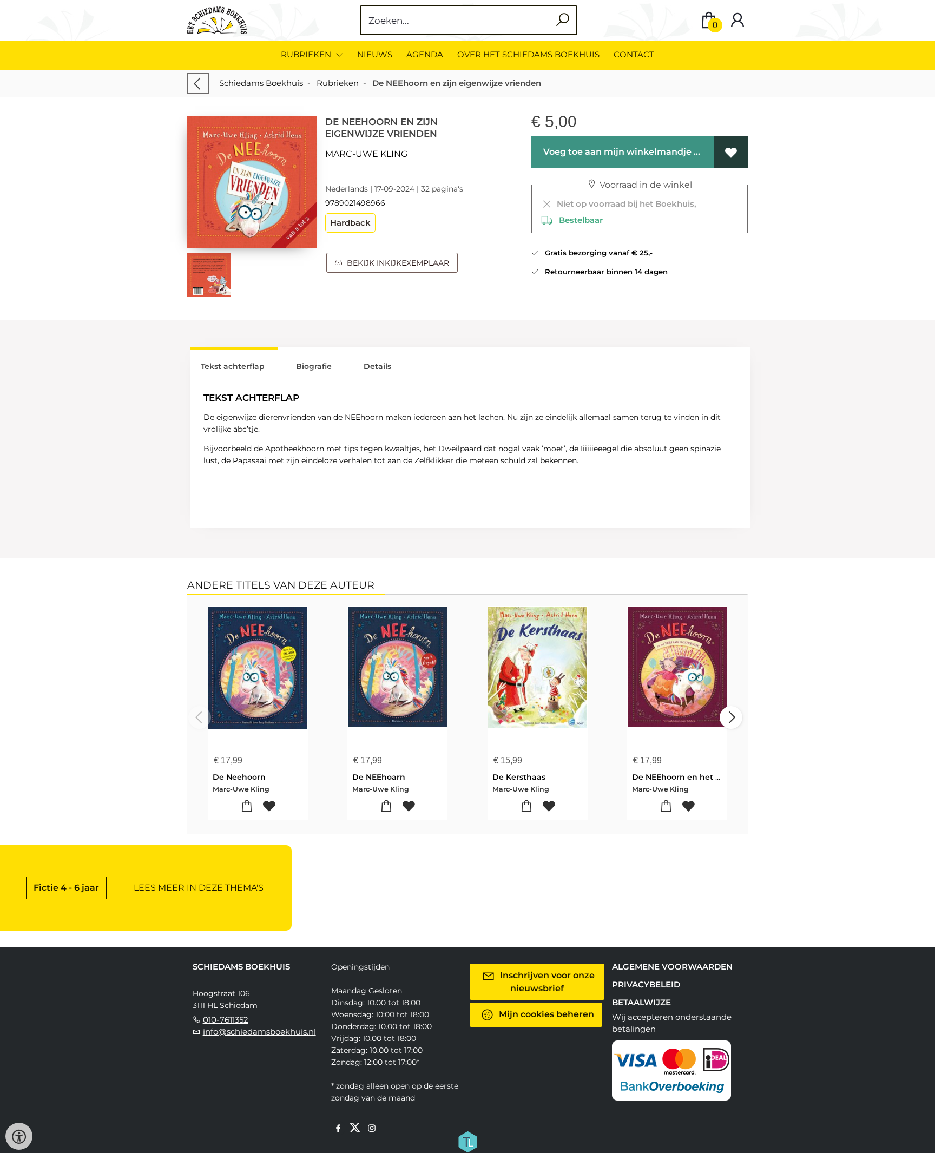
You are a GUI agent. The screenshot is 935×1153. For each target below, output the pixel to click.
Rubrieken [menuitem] (307, 54)
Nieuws (374, 54)
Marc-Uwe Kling (366, 154)
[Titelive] (467, 1141)
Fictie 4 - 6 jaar (66, 887)
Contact (634, 54)
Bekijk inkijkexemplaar (396, 263)
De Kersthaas (518, 777)
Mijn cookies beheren (545, 1014)
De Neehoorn (239, 777)
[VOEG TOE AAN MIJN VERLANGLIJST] (731, 152)
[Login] (737, 20)
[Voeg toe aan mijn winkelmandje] (247, 806)
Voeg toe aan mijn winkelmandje (616, 152)
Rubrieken (338, 83)
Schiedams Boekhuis (261, 83)
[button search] (562, 20)
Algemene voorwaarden (672, 966)
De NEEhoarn (378, 777)
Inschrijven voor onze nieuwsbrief (546, 981)
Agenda (424, 54)
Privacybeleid (646, 984)
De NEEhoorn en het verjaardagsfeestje (710, 777)
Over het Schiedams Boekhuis (528, 54)
